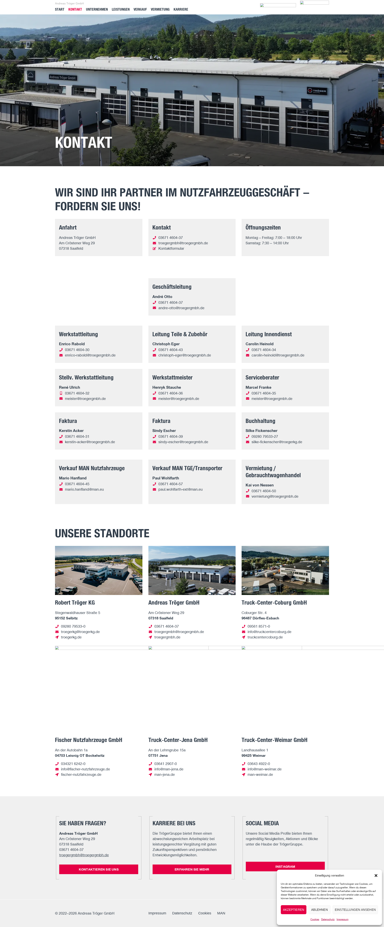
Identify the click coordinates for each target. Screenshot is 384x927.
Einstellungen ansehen (355, 909)
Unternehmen (97, 9)
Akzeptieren (293, 909)
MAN (221, 913)
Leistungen (121, 9)
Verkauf (140, 9)
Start (59, 9)
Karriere (181, 9)
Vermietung (160, 9)
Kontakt (75, 9)
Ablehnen (319, 909)
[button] (376, 876)
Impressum (342, 919)
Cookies (314, 919)
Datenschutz (328, 919)
